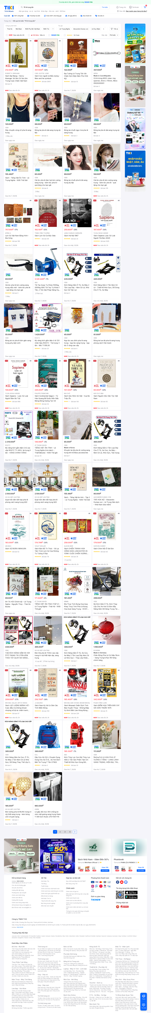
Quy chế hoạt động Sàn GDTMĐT (76, 881)
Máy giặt (121, 952)
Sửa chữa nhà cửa (72, 983)
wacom (104, 936)
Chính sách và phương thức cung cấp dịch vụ (77, 903)
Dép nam (47, 989)
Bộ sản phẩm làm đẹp (22, 1001)
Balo (65, 949)
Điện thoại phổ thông (21, 983)
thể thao (62, 11)
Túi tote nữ (49, 1000)
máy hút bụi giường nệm (126, 1004)
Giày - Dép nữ (43, 974)
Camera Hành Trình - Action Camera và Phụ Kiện (126, 985)
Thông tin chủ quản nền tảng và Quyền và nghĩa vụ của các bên (77, 912)
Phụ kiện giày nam (46, 991)
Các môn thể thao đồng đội (127, 969)
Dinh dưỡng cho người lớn (22, 955)
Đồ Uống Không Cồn (74, 1004)
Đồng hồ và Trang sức (71, 961)
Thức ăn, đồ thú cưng (21, 974)
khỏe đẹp (44, 11)
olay (119, 936)
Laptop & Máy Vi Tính (103, 958)
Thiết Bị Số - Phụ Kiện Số (98, 967)
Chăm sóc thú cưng (69, 997)
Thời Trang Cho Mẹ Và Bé (19, 949)
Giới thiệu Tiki (45, 881)
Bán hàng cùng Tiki (71, 883)
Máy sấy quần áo (124, 955)
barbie (39, 936)
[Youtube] (121, 882)
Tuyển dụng (44, 886)
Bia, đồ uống (18, 971)
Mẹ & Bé (100, 955)
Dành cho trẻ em (20, 972)
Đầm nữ (44, 949)
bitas (134, 936)
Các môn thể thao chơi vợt (126, 970)
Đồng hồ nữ (74, 963)
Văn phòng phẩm (104, 1006)
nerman (98, 936)
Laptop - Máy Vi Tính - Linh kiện (75, 969)
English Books (99, 1008)
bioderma (59, 936)
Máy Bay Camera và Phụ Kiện (126, 990)
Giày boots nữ (44, 980)
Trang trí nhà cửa (68, 981)
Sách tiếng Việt (93, 1006)
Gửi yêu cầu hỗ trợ (17, 888)
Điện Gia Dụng (17, 1006)
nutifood (87, 936)
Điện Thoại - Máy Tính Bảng (22, 979)
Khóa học (105, 985)
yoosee (115, 936)
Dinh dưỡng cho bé (21, 954)
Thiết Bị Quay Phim (125, 990)
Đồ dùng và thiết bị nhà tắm (76, 986)
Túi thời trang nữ (44, 996)
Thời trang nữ (42, 946)
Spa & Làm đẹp (102, 986)
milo (67, 936)
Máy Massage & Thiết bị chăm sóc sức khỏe (23, 994)
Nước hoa (18, 1000)
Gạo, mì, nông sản (21, 969)
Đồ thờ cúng (70, 990)
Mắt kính (79, 956)
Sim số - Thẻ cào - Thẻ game (104, 991)
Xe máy (95, 999)
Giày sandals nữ (48, 978)
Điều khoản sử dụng (47, 896)
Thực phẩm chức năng (21, 992)
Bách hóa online (98, 957)
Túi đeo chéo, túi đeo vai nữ (46, 998)
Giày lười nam (42, 987)
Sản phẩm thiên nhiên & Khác (22, 996)
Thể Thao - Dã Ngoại (122, 959)
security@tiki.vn (26, 907)
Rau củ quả (18, 966)
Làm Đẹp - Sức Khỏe (19, 988)
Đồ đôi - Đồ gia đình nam (51, 966)
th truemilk (32, 936)
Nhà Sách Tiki (94, 1004)
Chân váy (50, 952)
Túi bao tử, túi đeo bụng (53, 1007)
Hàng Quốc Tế (94, 946)
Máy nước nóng (126, 954)
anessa (109, 936)
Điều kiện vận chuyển (47, 906)
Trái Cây (14, 964)
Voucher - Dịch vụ (95, 983)
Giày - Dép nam (43, 985)
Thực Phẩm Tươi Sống (19, 962)
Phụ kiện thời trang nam (75, 957)
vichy (30, 937)
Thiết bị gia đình (27, 1008)
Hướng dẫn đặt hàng (18, 890)
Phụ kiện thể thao (127, 964)
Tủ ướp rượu (134, 955)
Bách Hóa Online (70, 995)
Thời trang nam (43, 959)
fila (34, 937)
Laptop (80, 976)
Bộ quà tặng (72, 1005)
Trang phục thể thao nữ (122, 961)
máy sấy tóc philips (128, 999)
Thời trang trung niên (47, 955)
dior (19, 936)
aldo (77, 936)
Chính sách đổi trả (17, 897)
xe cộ (31, 11)
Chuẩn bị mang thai (21, 958)
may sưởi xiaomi (124, 1002)
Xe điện (107, 997)
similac (124, 936)
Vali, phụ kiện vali (82, 950)
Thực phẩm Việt (27, 966)
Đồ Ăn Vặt (70, 1002)
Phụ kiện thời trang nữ (70, 956)
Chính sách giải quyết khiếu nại (50, 893)
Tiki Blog (43, 883)
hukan (26, 937)
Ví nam (40, 1005)
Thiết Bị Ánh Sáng (127, 983)
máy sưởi (118, 997)
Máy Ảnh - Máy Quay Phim (124, 979)
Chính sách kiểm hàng (18, 895)
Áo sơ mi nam (49, 963)
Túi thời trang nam (44, 1003)
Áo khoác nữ (51, 950)
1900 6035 (20, 927)
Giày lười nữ (53, 980)
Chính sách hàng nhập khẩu (20, 902)
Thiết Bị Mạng (74, 974)
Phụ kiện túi (56, 1000)
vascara (14, 936)
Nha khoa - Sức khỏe (100, 990)
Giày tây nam (50, 987)
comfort (129, 936)
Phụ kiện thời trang (70, 954)
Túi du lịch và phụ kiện (73, 949)
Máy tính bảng (20, 985)
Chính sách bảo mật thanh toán (50, 888)
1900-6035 (20, 881)
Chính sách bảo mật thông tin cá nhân (52, 891)
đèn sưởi (124, 997)
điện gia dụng (23, 11)
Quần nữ (50, 949)
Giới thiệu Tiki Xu (46, 898)
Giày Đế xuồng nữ (49, 981)
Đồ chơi (30, 949)
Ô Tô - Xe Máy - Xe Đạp (97, 995)
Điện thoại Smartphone (18, 981)
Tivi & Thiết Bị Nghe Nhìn (99, 961)
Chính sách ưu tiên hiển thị (73, 900)
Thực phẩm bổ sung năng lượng (127, 973)
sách (57, 11)
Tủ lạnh (121, 950)
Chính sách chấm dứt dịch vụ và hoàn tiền (77, 907)
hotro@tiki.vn (27, 905)
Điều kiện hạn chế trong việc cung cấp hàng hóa (77, 894)
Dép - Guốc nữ (50, 977)
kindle (93, 936)
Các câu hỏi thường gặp (19, 885)
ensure (48, 936)
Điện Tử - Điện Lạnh (122, 946)
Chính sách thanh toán (72, 898)
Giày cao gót (41, 977)
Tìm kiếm (105, 7)
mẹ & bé (37, 11)
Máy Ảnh (130, 991)
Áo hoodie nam (45, 964)
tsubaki (38, 937)
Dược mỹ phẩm (28, 1002)
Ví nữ (56, 998)
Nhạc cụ (77, 990)
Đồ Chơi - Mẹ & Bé (18, 946)
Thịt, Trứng (21, 964)
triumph (82, 936)
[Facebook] (117, 882)
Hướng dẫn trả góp (17, 900)
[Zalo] (125, 882)
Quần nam (49, 961)
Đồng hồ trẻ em (82, 965)
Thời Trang (105, 949)
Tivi (120, 954)
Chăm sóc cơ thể (21, 994)
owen (43, 936)
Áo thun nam (41, 961)
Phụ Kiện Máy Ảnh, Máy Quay (124, 981)
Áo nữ (39, 949)
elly (64, 936)
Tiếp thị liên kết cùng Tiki (48, 901)
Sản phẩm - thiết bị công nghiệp (101, 959)
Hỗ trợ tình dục (26, 1000)
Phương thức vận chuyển (19, 892)
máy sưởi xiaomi (129, 1004)
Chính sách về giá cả (72, 891)
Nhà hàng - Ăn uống (99, 988)
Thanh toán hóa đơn (95, 985)
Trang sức (67, 963)
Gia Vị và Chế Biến (72, 1000)
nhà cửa (51, 11)
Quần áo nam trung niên (48, 969)
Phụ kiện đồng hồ (72, 965)
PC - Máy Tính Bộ (72, 976)
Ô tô (99, 999)
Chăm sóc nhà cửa (22, 976)
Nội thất (72, 985)
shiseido (14, 937)
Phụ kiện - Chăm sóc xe (96, 997)
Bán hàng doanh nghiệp (48, 903)
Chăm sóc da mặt (17, 991)
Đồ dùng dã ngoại (127, 963)
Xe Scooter (105, 999)
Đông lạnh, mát (24, 968)
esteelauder (24, 936)
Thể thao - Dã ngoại (98, 952)
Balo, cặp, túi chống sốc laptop (75, 949)
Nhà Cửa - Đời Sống (71, 979)
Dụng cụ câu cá (123, 968)
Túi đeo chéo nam (48, 1005)
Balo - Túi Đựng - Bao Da (126, 986)
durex (53, 936)
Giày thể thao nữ (130, 972)
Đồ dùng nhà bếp (17, 1008)
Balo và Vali (68, 946)
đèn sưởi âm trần (124, 1009)
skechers (72, 936)
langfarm (20, 937)
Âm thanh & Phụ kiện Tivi (122, 949)
